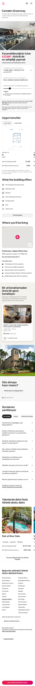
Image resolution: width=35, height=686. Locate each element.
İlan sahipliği (6, 416)
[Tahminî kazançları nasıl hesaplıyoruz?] (18, 166)
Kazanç (16, 416)
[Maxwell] (5, 338)
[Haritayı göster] (17, 237)
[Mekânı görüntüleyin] (17, 530)
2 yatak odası (17, 123)
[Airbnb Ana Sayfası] (3, 3)
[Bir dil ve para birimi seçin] (27, 3)
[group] (17, 81)
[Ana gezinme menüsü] (31, 3)
